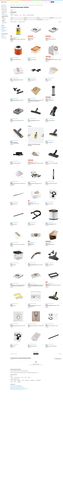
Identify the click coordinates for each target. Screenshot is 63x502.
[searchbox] (41, 19)
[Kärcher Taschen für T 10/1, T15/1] (36, 198)
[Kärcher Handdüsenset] (53, 136)
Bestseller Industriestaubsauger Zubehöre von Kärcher (17, 387)
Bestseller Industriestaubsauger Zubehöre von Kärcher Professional (19, 388)
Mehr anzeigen (36, 353)
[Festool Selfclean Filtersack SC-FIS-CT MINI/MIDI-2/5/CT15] (36, 300)
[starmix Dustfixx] (18, 259)
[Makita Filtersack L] (36, 239)
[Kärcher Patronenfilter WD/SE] (18, 54)
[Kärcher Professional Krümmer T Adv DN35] (36, 259)
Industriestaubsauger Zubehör (5, 17)
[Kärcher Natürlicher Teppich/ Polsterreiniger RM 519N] (18, 33)
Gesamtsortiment (3, 5)
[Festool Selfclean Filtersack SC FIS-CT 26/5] (18, 320)
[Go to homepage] (4, 2)
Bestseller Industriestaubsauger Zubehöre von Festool (17, 389)
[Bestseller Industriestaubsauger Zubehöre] (36, 136)
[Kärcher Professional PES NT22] (53, 218)
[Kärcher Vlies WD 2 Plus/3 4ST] (53, 33)
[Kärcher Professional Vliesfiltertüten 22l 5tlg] (36, 157)
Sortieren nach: (12, 21)
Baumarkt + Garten (3, 6)
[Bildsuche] (46, 2)
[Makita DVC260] (53, 74)
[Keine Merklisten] (59, 2)
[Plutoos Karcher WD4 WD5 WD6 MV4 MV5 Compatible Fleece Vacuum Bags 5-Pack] (18, 279)
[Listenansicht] (60, 21)
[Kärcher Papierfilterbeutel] (53, 239)
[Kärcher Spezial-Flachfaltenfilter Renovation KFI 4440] (53, 279)
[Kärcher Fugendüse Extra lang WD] (53, 178)
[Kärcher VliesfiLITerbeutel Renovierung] (18, 115)
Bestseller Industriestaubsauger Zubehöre (16, 385)
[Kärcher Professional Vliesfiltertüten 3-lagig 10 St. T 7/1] (53, 54)
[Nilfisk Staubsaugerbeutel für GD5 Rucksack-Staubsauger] (18, 178)
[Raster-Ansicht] (59, 21)
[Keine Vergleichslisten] (57, 2)
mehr (38, 372)
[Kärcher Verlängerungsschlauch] (18, 157)
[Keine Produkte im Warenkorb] (61, 2)
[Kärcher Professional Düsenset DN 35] (18, 94)
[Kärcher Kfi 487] (36, 33)
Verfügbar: (19, 21)
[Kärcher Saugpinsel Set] (36, 74)
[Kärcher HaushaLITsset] (53, 259)
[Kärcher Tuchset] (18, 300)
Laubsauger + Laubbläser (3, 21)
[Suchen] (11, 2)
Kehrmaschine (4, 18)
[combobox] (16, 22)
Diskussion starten (58, 358)
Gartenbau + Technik (4, 8)
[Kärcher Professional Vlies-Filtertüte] (18, 74)
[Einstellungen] (49, 2)
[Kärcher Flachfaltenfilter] (36, 54)
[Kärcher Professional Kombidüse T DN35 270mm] (53, 300)
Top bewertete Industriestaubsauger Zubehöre (16, 386)
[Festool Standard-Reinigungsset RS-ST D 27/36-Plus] (36, 178)
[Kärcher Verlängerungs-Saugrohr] (53, 340)
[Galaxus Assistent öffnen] (55, 2)
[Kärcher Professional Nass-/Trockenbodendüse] (18, 136)
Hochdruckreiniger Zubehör (4, 13)
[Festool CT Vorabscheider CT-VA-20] (53, 320)
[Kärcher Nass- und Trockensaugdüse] (53, 157)
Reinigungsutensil (4, 22)
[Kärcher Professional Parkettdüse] (36, 115)
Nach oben (60, 353)
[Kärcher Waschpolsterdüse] (53, 115)
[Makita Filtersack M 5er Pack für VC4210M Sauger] (18, 239)
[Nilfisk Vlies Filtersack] (53, 198)
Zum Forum (11, 359)
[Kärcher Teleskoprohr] (18, 198)
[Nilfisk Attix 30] (18, 340)
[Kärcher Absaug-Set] (36, 218)
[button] (43, 37)
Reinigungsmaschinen (4, 9)
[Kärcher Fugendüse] (18, 218)
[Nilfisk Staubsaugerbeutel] (36, 340)
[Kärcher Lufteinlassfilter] (53, 94)
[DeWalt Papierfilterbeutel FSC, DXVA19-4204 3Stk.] (36, 320)
